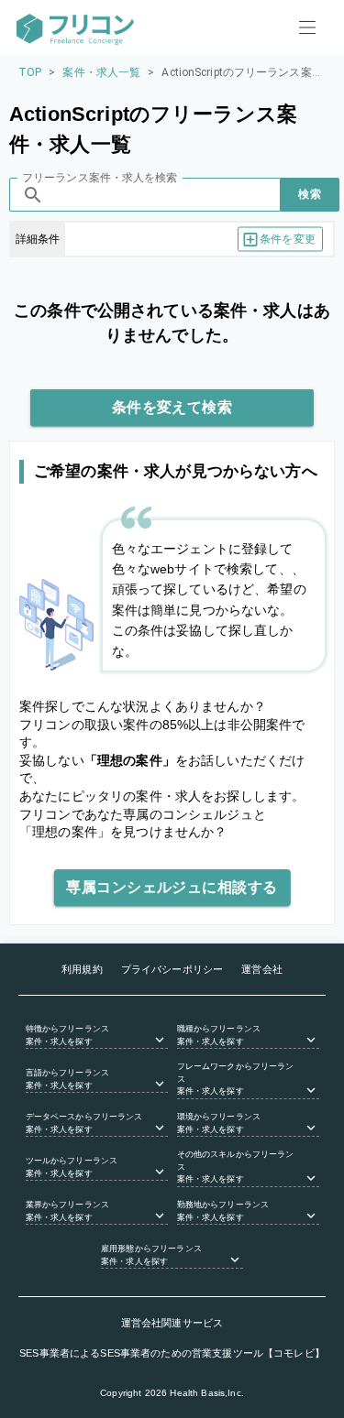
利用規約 (82, 969)
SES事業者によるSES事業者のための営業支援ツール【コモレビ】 (172, 1352)
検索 (309, 194)
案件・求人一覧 (101, 72)
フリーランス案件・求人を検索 (100, 177)
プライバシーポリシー (172, 969)
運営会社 (262, 969)
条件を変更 (288, 239)
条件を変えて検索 (172, 407)
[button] (96, 1036)
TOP (29, 72)
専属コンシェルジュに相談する (171, 887)
